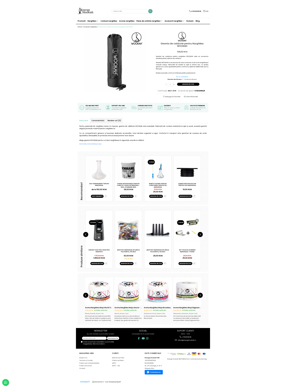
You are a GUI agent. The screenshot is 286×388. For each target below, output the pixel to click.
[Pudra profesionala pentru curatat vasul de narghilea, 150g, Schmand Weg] (128, 170)
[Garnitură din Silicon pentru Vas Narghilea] (187, 170)
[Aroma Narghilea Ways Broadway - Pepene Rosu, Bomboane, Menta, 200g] (157, 291)
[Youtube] (143, 338)
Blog (198, 21)
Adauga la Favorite (172, 96)
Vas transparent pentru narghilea (99, 184)
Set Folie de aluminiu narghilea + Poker (187, 251)
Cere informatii (192, 96)
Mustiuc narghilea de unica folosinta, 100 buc (128, 251)
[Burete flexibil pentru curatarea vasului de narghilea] (158, 170)
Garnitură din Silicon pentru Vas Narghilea (187, 184)
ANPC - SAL (116, 366)
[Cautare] (150, 11)
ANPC (114, 363)
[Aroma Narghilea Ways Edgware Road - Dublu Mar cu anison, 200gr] (187, 291)
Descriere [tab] (83, 120)
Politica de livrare (85, 366)
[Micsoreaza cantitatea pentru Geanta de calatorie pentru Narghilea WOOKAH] (166, 84)
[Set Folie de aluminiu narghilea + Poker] (187, 230)
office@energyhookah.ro (186, 340)
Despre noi (83, 358)
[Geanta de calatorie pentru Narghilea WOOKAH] (115, 61)
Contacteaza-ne (155, 372)
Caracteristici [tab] (97, 120)
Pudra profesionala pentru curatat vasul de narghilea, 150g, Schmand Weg (128, 185)
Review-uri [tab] (114, 120)
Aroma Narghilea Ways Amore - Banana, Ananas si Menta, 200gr (141, 308)
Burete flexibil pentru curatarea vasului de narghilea (158, 185)
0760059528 (186, 337)
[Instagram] (147, 338)
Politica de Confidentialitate (89, 363)
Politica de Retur (118, 360)
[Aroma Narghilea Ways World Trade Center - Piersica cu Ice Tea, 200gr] (99, 291)
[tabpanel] (115, 61)
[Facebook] (139, 338)
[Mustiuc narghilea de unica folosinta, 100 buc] (128, 230)
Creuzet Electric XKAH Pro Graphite (99, 251)
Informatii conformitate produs (90, 144)
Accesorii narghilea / (90, 27)
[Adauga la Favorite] (105, 196)
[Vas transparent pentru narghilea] (99, 170)
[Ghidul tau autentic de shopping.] (85, 382)
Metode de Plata (118, 358)
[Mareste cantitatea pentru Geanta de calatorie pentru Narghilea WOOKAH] (174, 84)
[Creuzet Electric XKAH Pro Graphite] (99, 230)
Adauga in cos (188, 84)
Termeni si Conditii (86, 360)
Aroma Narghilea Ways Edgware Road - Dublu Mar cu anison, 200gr (200, 308)
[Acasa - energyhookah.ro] (89, 11)
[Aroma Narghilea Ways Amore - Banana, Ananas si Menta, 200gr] (128, 291)
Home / (80, 27)
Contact (82, 368)
